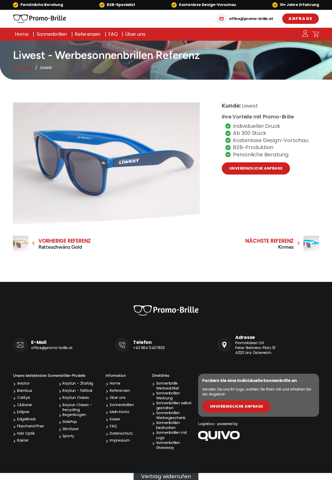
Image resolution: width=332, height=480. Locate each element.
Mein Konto (119, 411)
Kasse (115, 419)
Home (22, 34)
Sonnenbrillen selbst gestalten (174, 406)
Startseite (23, 67)
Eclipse (23, 411)
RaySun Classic (76, 397)
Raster (23, 440)
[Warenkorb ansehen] (316, 34)
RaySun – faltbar (78, 390)
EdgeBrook (26, 419)
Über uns (135, 34)
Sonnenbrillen (52, 34)
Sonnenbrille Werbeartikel (167, 386)
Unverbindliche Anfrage (256, 168)
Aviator (23, 383)
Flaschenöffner (30, 426)
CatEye (23, 397)
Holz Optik (26, 433)
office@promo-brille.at (251, 18)
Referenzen (87, 34)
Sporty (68, 436)
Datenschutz (121, 433)
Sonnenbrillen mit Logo (171, 435)
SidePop (70, 421)
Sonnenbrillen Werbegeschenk (170, 415)
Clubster (24, 404)
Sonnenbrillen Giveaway (168, 445)
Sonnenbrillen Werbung (168, 396)
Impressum (120, 440)
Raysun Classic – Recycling (77, 407)
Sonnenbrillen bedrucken (168, 425)
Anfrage (300, 19)
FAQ (112, 34)
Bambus (24, 390)
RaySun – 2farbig (78, 383)
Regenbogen (74, 414)
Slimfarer (71, 429)
